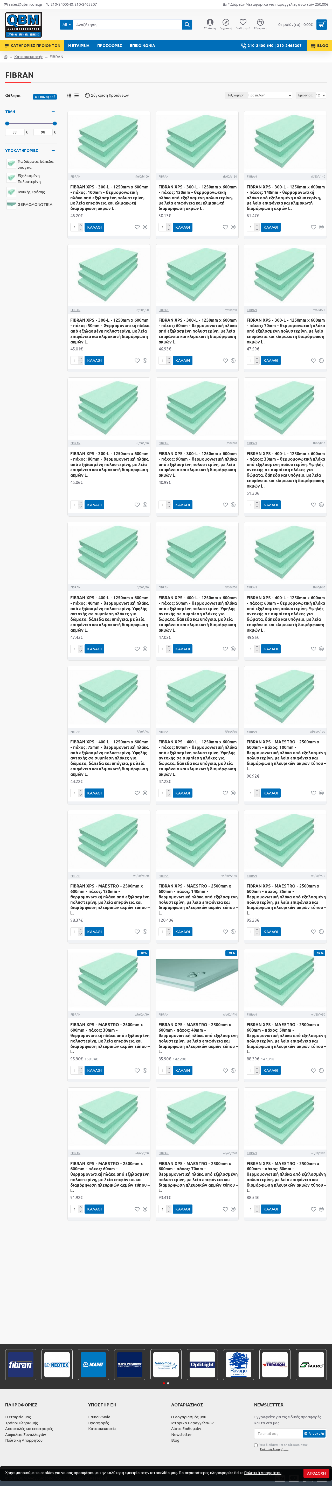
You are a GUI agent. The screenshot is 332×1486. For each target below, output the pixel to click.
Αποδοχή (316, 1473)
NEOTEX (57, 1379)
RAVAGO (238, 1379)
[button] (164, 1383)
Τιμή (10, 111)
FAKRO (311, 1379)
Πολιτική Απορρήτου (262, 1472)
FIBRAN (75, 176)
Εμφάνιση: (305, 95)
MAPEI (93, 1379)
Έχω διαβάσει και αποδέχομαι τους (283, 1447)
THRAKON (275, 1379)
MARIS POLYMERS (130, 1379)
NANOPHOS (166, 1379)
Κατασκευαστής (28, 56)
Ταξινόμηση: (236, 95)
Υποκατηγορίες (21, 150)
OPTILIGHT (202, 1379)
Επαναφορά (46, 96)
